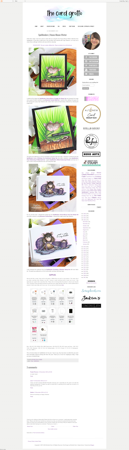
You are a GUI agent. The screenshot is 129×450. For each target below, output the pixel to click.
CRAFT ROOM (72, 26)
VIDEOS (64, 26)
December (85, 221)
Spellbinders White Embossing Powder (60, 159)
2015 (84, 261)
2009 (84, 273)
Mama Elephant (92, 181)
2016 (84, 259)
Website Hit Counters (91, 283)
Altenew (99, 172)
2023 (84, 219)
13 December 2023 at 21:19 (41, 392)
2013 (84, 265)
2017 (84, 257)
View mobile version (52, 429)
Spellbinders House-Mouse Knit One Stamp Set (65, 214)
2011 (84, 269)
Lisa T (31, 380)
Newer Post (30, 426)
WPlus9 (99, 197)
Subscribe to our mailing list (90, 82)
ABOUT (42, 26)
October (85, 225)
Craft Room (89, 176)
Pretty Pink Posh (96, 187)
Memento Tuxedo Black (46, 216)
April (84, 238)
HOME (36, 26)
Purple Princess (34, 372)
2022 (84, 246)
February (85, 242)
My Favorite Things (89, 183)
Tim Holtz (97, 195)
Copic (32, 361)
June (84, 234)
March (84, 240)
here (63, 285)
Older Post (75, 426)
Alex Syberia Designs (88, 172)
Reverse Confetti (86, 190)
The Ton (91, 195)
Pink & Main (93, 186)
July (84, 231)
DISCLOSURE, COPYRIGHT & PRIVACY (86, 26)
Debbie (32, 392)
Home (52, 426)
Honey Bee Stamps (86, 180)
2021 (84, 248)
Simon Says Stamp (95, 190)
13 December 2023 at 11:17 (40, 380)
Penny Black (98, 184)
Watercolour (90, 199)
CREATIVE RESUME (51, 26)
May (84, 236)
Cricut (93, 176)
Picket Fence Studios (86, 186)
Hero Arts (97, 178)
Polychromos (88, 187)
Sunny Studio (87, 193)
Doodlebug (98, 176)
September (85, 227)
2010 (84, 271)
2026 (84, 213)
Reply (31, 376)
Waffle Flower (84, 199)
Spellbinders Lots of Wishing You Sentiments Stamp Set (42, 158)
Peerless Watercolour (89, 184)
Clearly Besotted (88, 174)
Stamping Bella (93, 192)
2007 (84, 277)
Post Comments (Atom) (38, 432)
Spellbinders (36, 361)
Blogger (92, 445)
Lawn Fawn (85, 181)
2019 (84, 252)
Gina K (92, 178)
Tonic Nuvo (88, 197)
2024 (84, 217)
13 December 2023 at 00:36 (45, 372)
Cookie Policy (38, 441)
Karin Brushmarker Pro (96, 180)
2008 (84, 275)
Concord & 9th (97, 174)
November (85, 223)
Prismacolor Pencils (85, 189)
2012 (84, 267)
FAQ (58, 26)
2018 (84, 255)
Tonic (83, 197)
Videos (94, 197)
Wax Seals (96, 199)
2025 (84, 215)
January (85, 244)
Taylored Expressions (95, 193)
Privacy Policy (31, 441)
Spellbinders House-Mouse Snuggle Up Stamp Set (53, 98)
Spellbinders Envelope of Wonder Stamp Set (58, 269)
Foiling (89, 178)
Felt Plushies (84, 178)
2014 (84, 263)
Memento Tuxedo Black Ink (52, 100)
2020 (84, 250)
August (85, 229)
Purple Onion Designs (95, 189)
